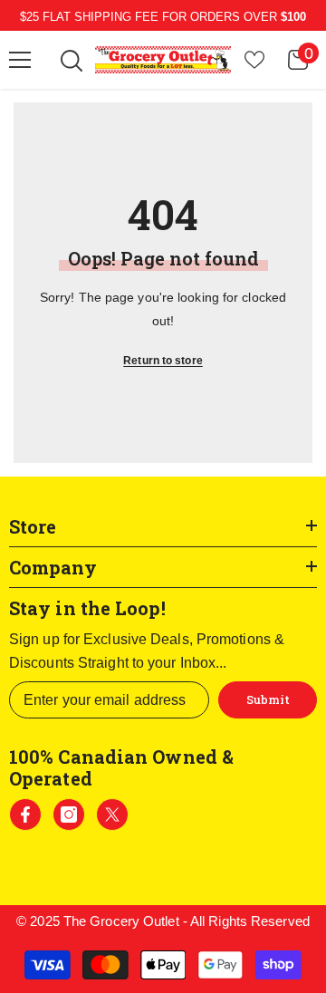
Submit (268, 699)
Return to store (163, 360)
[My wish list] (254, 60)
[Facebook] (25, 814)
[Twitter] (112, 814)
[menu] (20, 60)
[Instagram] (69, 814)
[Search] (71, 61)
